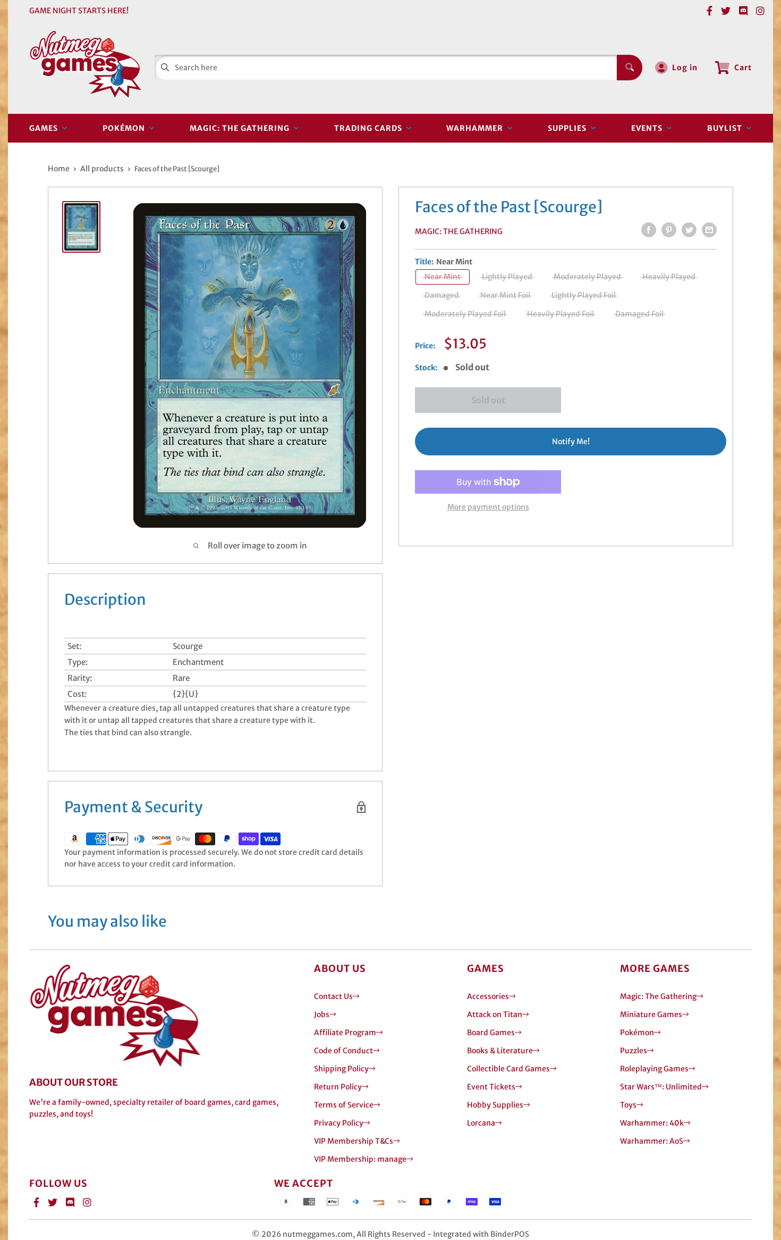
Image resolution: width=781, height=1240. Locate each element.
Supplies (569, 128)
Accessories (488, 996)
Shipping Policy (341, 1068)
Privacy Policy (338, 1123)
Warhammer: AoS (651, 1141)
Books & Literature (500, 1050)
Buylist (726, 128)
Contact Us (333, 996)
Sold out (488, 400)
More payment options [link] (488, 507)
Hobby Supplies (495, 1105)
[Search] (629, 67)
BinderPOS (509, 1234)
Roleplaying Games (654, 1068)
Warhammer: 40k (652, 1123)
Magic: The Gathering (242, 128)
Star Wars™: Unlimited (661, 1087)
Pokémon (126, 128)
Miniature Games (651, 1014)
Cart (743, 67)
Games (45, 128)
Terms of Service (343, 1105)
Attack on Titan (494, 1014)
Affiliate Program (345, 1032)
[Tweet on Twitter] (689, 229)
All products (102, 168)
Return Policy (338, 1087)
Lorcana (481, 1123)
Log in (685, 67)
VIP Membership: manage (360, 1159)
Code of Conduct (343, 1050)
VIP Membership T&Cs (353, 1141)
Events (649, 128)
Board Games (491, 1032)
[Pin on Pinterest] (668, 229)
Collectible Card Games (508, 1068)
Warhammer (476, 128)
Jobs (321, 1014)
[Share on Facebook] (648, 229)
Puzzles (633, 1050)
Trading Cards (370, 128)
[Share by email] (709, 229)
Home (59, 168)
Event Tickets (491, 1087)
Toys (628, 1105)
